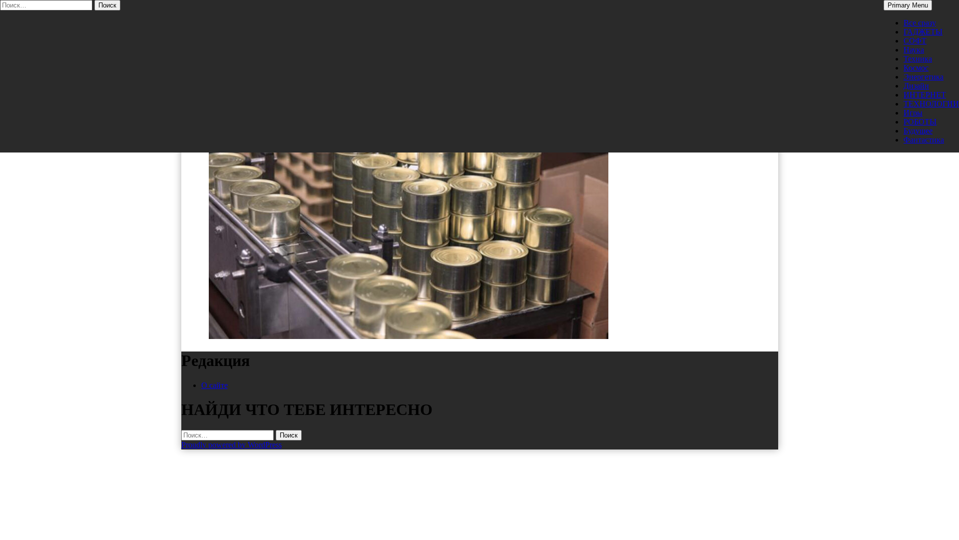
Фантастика (924, 140)
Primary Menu (908, 5)
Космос (916, 68)
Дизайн (916, 86)
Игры (913, 112)
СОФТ (915, 40)
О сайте (214, 385)
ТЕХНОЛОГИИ (931, 104)
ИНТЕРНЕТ (925, 94)
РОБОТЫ (920, 122)
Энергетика (924, 76)
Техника (918, 58)
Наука (914, 50)
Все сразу (920, 22)
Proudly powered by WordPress (231, 444)
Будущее (918, 130)
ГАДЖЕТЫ (923, 32)
